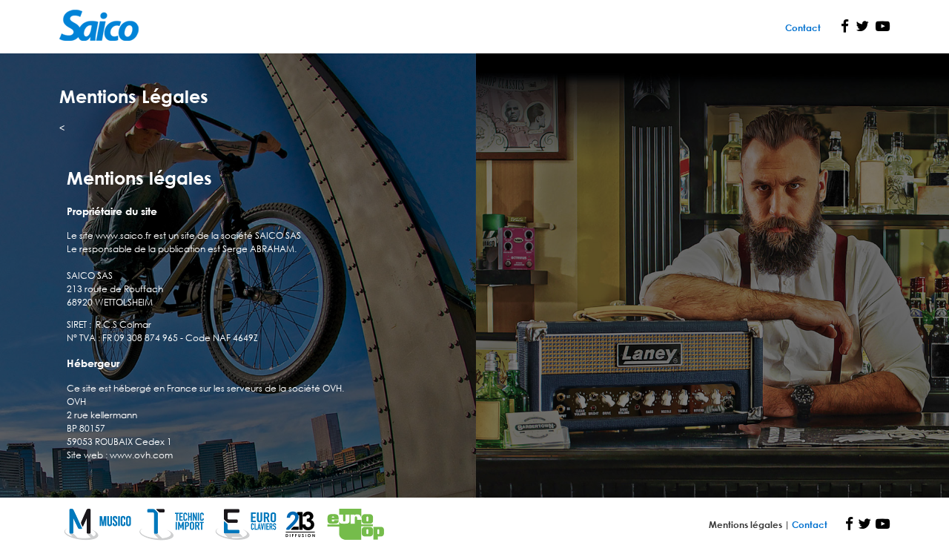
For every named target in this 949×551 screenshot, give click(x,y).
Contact (803, 27)
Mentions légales (746, 524)
